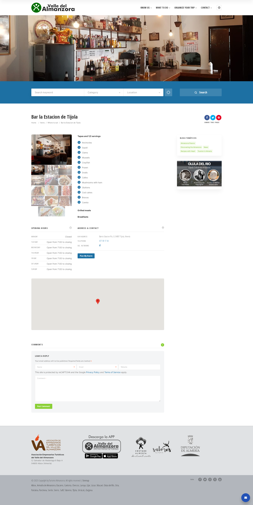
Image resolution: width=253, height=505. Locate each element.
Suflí (62, 490)
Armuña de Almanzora (46, 485)
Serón (50, 490)
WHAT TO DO (162, 7)
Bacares (60, 485)
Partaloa (34, 490)
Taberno (68, 490)
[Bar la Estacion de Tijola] (38, 170)
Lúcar (93, 485)
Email (81, 367)
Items (42, 123)
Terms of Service (112, 372)
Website (124, 367)
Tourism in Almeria (205, 151)
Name (39, 367)
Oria (117, 485)
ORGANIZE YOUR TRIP (184, 7)
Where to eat (53, 123)
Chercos (75, 485)
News (206, 147)
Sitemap (85, 480)
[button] (219, 7)
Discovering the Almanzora (191, 147)
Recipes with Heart (188, 151)
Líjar (88, 485)
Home (33, 123)
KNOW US (145, 7)
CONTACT (205, 7)
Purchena (43, 490)
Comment (41, 378)
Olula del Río (109, 485)
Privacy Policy (93, 372)
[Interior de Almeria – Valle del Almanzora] (53, 8)
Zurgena (89, 490)
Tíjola (75, 490)
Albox (33, 485)
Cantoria (67, 485)
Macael (100, 485)
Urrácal (81, 490)
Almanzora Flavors (188, 143)
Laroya (83, 485)
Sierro (56, 490)
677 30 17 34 (103, 240)
